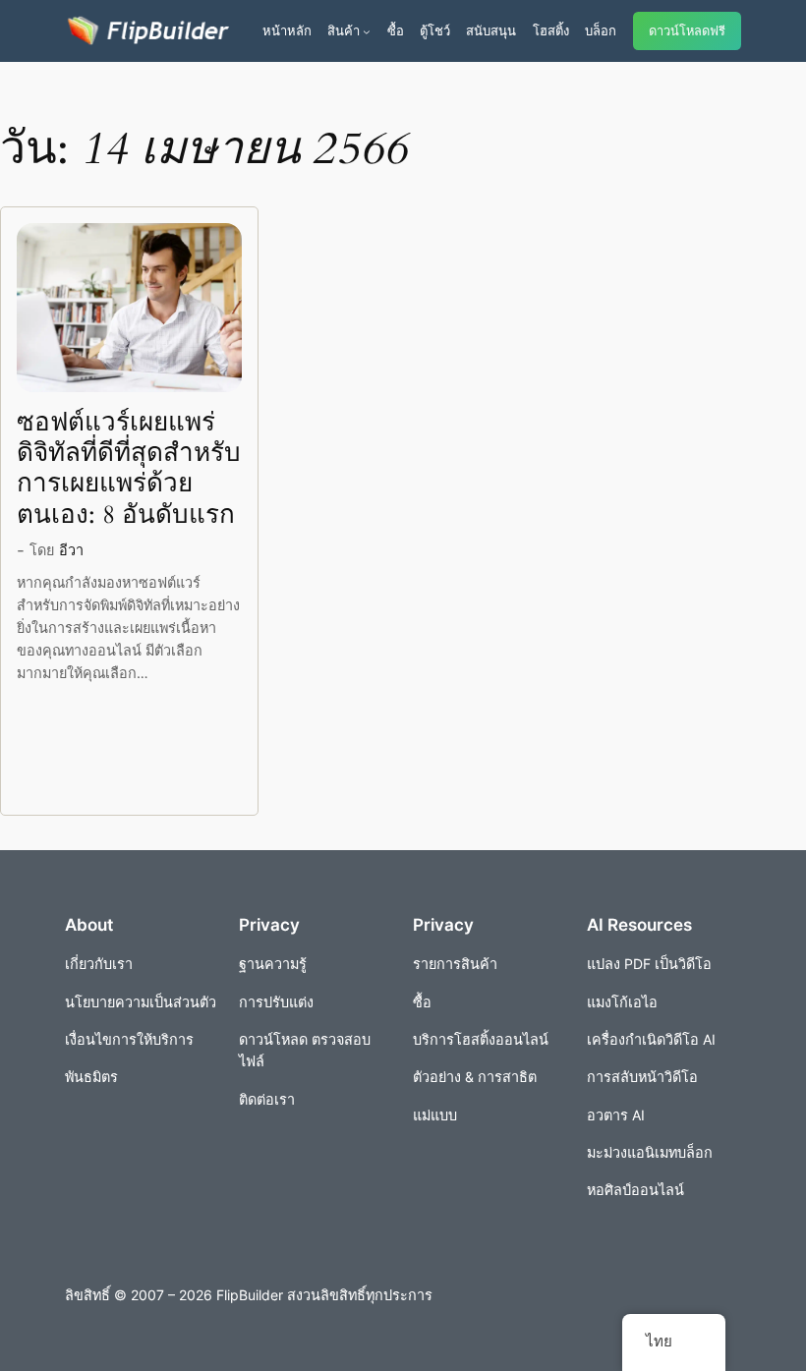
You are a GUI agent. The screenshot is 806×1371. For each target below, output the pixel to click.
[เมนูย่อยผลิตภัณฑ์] (367, 31)
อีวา (71, 550)
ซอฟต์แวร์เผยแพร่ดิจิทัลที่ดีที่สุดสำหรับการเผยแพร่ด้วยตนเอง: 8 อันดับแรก (129, 468)
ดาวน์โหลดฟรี (687, 31)
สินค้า (343, 30)
